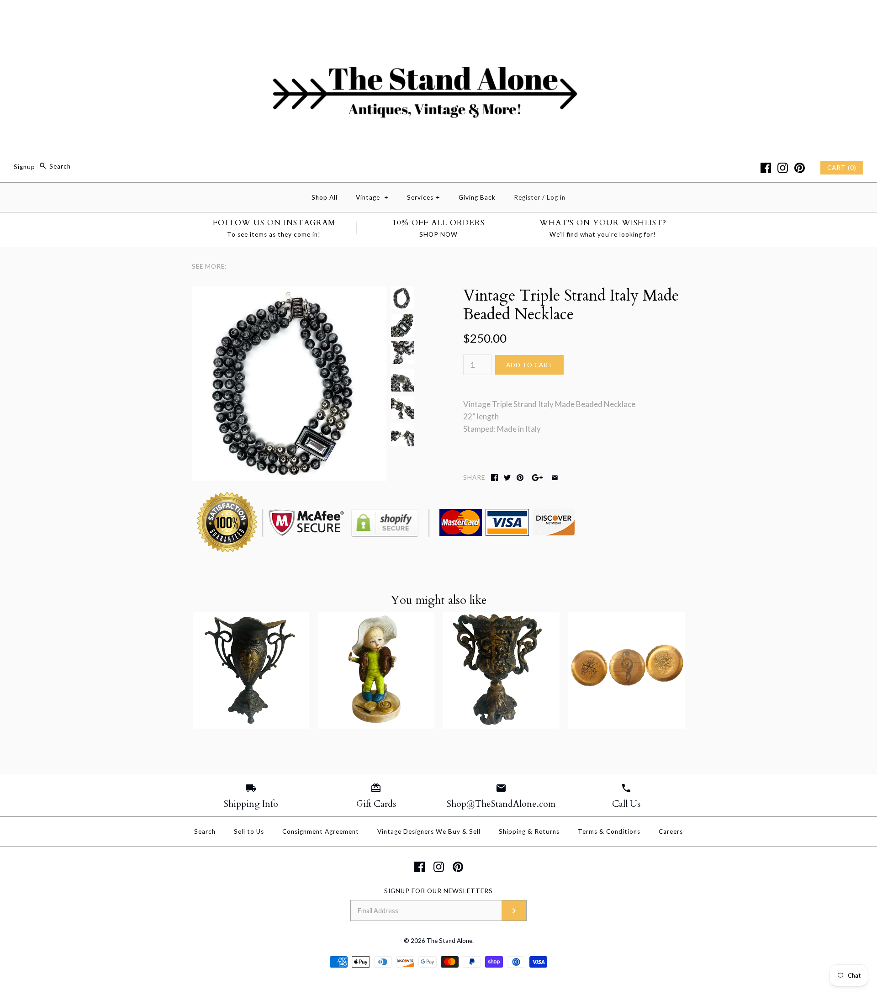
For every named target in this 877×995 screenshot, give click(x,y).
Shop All (325, 197)
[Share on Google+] (537, 477)
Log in (556, 197)
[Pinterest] (799, 168)
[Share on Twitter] (507, 477)
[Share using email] (554, 477)
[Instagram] (782, 168)
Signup (24, 166)
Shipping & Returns (529, 831)
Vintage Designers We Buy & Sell (429, 831)
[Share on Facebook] (494, 477)
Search (205, 831)
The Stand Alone (449, 940)
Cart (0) (841, 167)
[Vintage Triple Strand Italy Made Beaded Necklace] (289, 292)
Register (527, 197)
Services (423, 197)
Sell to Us (249, 831)
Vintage (372, 197)
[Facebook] (766, 168)
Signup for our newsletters (438, 890)
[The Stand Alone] (438, 15)
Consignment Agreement (320, 831)
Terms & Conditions (609, 831)
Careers (671, 831)
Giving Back (477, 197)
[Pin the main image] (520, 477)
